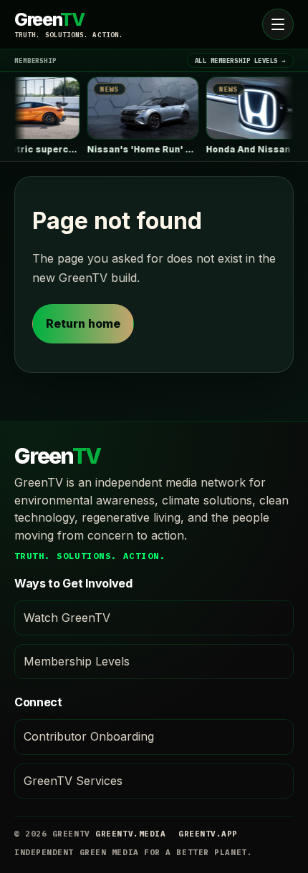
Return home (83, 323)
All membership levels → (240, 60)
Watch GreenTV (67, 617)
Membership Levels (77, 661)
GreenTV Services (73, 781)
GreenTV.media (130, 834)
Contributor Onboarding (89, 736)
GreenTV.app (208, 834)
